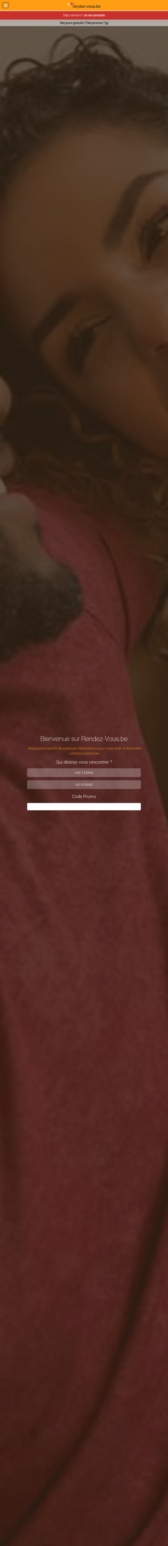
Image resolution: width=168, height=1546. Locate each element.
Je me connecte (94, 15)
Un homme (84, 785)
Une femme (84, 773)
